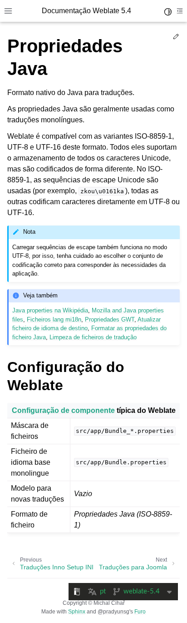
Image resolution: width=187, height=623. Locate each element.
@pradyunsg (113, 611)
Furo (140, 611)
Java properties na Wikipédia (50, 310)
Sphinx (76, 611)
